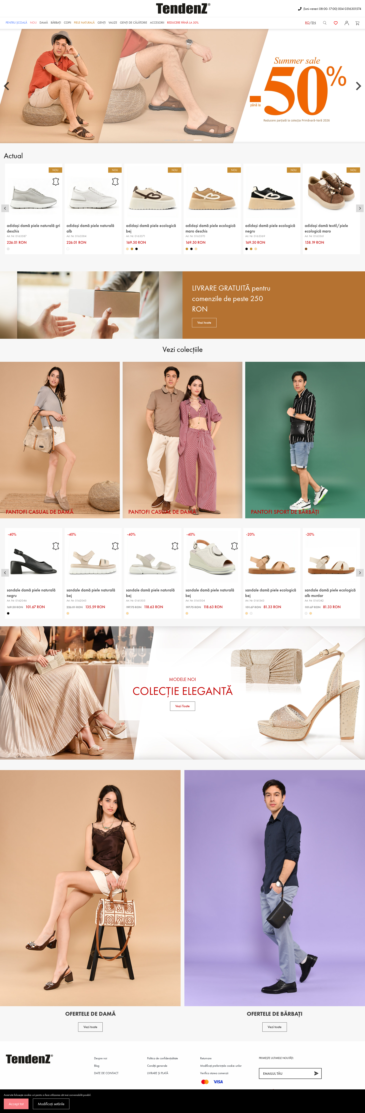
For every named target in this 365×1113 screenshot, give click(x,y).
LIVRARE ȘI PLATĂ (157, 1073)
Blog (96, 1066)
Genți (102, 23)
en (314, 22)
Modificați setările (51, 1103)
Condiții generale (157, 1066)
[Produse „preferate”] (335, 22)
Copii (67, 23)
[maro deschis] (132, 249)
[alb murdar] (251, 613)
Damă (44, 23)
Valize (113, 23)
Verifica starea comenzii (214, 1073)
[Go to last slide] (7, 86)
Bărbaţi (56, 23)
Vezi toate (204, 322)
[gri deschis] (8, 249)
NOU (33, 23)
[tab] (167, 140)
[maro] (306, 249)
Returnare (206, 1058)
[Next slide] (358, 86)
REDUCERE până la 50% (182, 23)
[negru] (136, 249)
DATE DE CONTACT (106, 1073)
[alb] (68, 249)
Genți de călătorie (133, 23)
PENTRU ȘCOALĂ (16, 23)
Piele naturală (84, 23)
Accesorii (157, 23)
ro (307, 22)
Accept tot (16, 1103)
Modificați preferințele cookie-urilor (221, 1066)
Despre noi (100, 1058)
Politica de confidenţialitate (162, 1058)
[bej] (127, 249)
